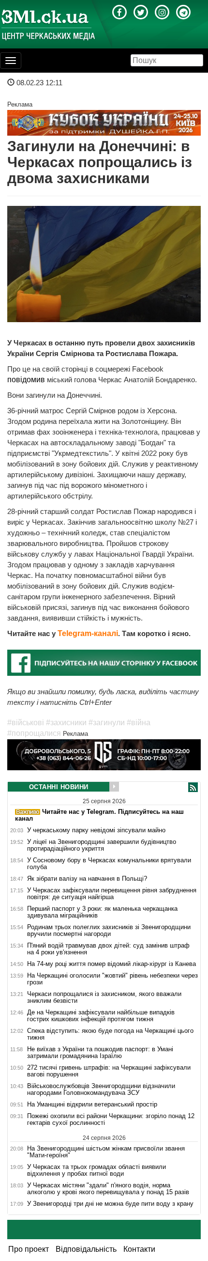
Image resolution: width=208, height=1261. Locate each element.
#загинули (107, 722)
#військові (25, 722)
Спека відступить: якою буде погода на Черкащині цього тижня (110, 1034)
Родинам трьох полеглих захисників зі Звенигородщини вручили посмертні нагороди (109, 930)
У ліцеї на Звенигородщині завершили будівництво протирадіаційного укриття (101, 845)
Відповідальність (86, 1249)
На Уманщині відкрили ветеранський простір (92, 1104)
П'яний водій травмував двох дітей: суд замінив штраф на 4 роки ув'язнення (108, 949)
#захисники (66, 722)
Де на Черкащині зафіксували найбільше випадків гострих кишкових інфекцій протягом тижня (101, 1016)
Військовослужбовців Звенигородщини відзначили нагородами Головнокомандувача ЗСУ (101, 1089)
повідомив (27, 379)
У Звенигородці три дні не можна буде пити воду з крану (110, 1203)
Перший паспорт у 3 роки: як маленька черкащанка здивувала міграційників (102, 912)
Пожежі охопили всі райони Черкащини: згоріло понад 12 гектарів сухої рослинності (110, 1119)
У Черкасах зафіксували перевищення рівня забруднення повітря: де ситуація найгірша (111, 894)
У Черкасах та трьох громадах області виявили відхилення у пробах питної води (96, 1170)
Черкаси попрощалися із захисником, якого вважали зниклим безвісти (104, 997)
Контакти (139, 1249)
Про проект (28, 1249)
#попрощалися (34, 733)
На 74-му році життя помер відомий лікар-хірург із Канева (111, 964)
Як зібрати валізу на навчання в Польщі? (87, 878)
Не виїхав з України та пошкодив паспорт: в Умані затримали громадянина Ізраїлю (100, 1052)
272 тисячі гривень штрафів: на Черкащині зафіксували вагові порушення (109, 1071)
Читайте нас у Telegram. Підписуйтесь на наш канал (99, 815)
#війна (138, 722)
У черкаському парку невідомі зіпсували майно (96, 830)
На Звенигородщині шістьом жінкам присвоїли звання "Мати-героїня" (106, 1152)
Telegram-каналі (88, 633)
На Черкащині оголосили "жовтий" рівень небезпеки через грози (112, 979)
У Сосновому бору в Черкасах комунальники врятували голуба (109, 864)
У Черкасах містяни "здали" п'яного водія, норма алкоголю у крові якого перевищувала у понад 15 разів (108, 1189)
